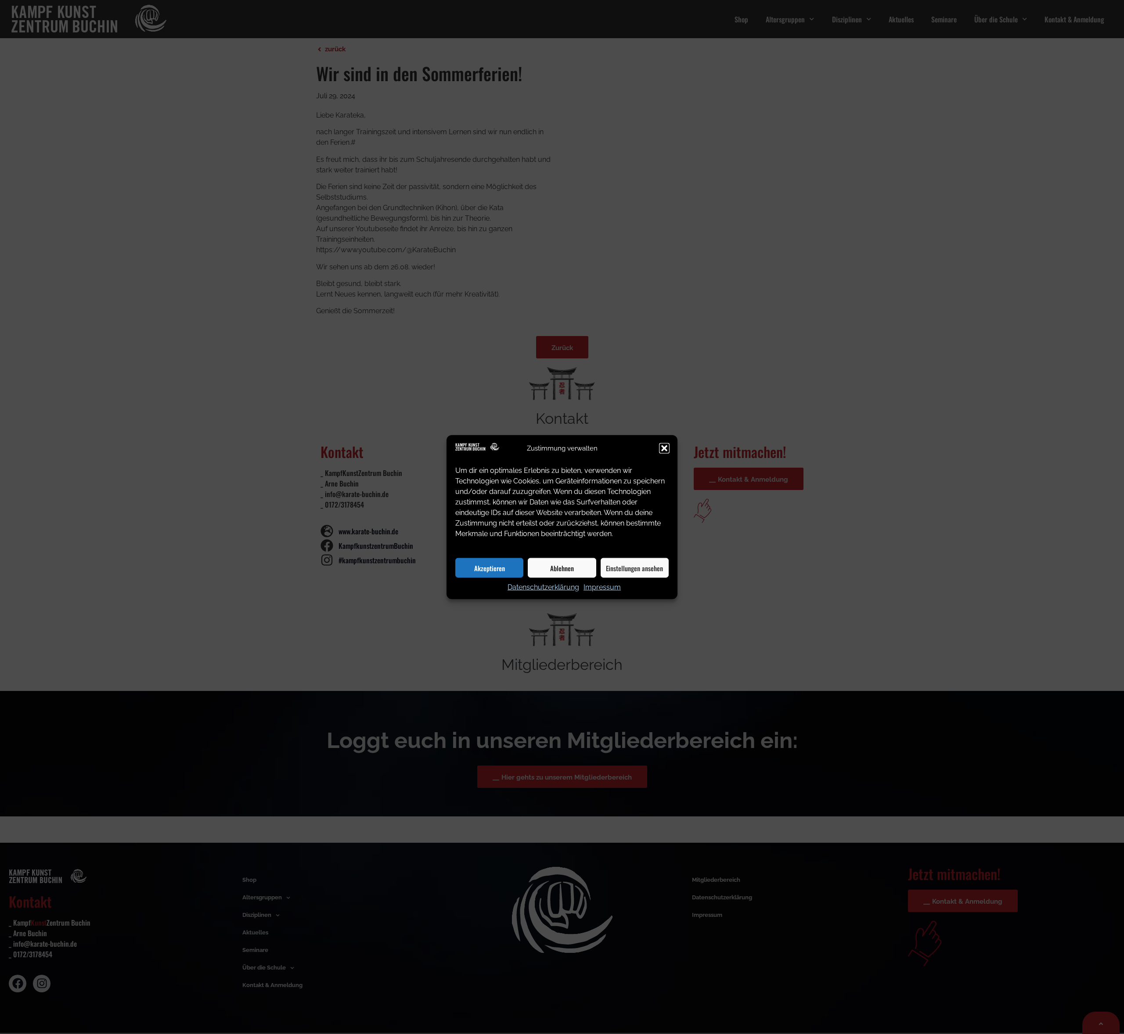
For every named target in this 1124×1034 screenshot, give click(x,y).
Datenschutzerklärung (543, 587)
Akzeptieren (489, 567)
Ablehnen (562, 567)
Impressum (602, 587)
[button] (664, 448)
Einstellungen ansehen (634, 567)
